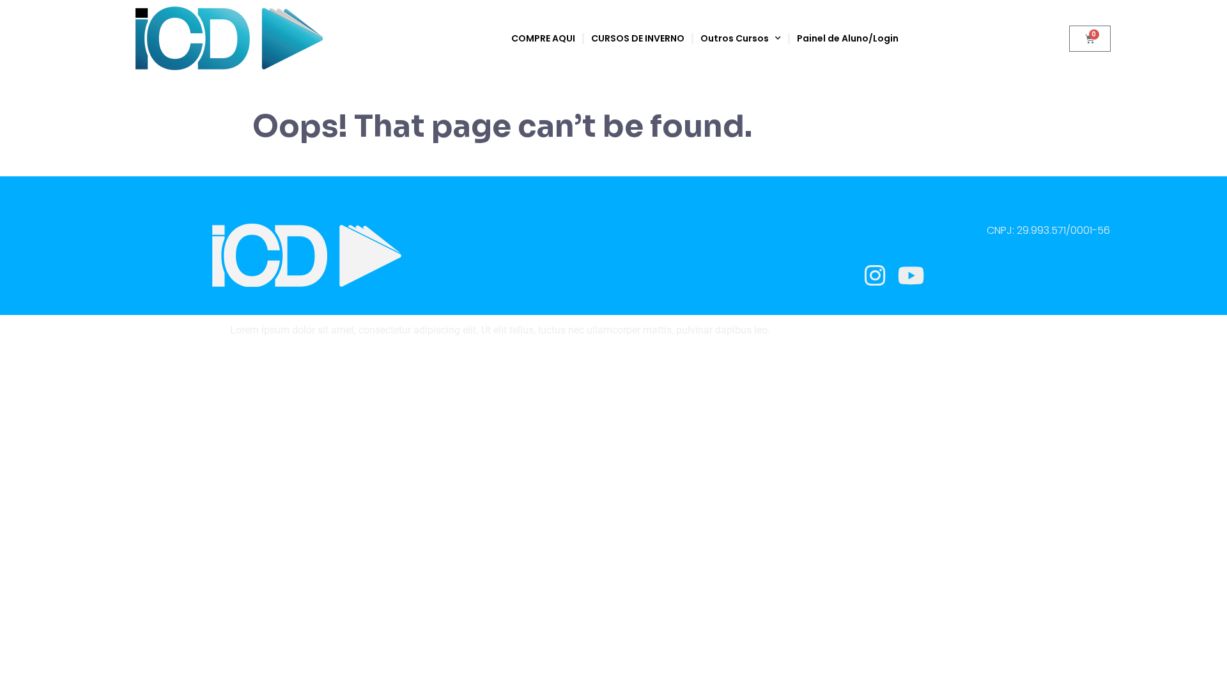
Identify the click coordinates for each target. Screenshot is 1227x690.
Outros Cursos (734, 38)
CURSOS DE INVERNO (637, 38)
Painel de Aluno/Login (848, 38)
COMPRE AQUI (543, 38)
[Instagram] (874, 276)
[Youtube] (911, 276)
